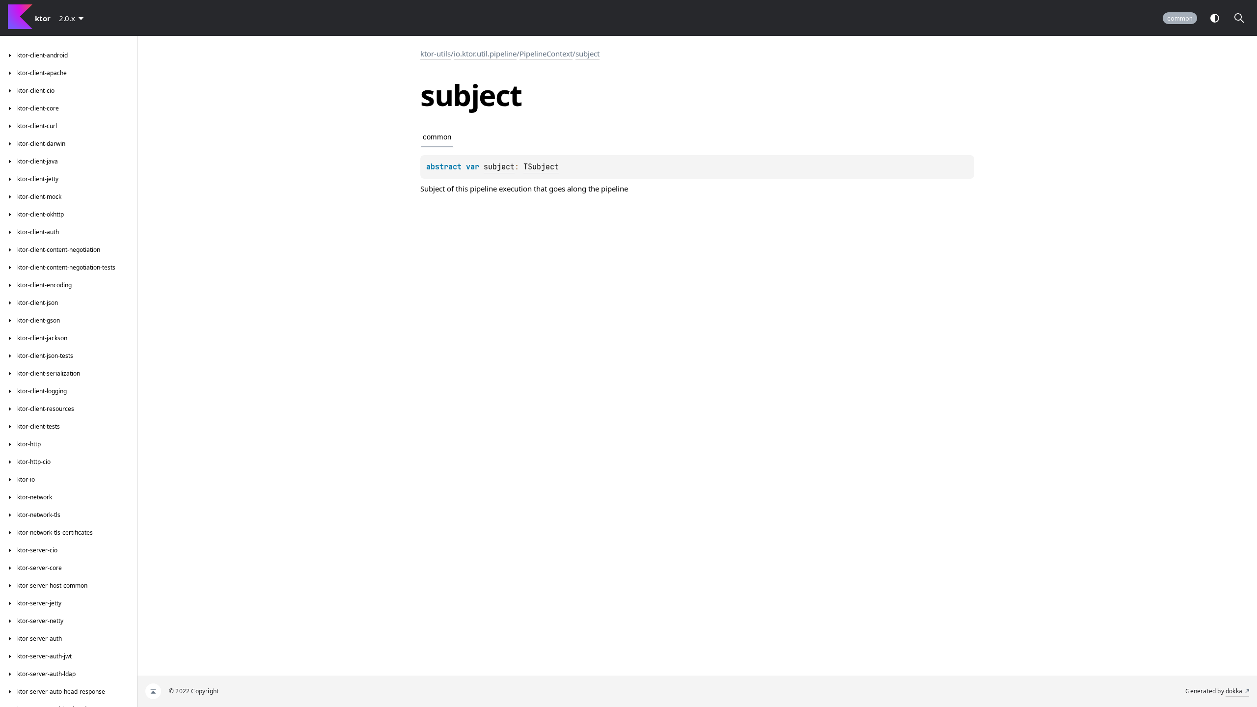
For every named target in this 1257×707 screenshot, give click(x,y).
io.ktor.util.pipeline (485, 53)
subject (587, 53)
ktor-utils (435, 53)
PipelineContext (546, 53)
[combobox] (73, 18)
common (1180, 18)
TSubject (541, 167)
